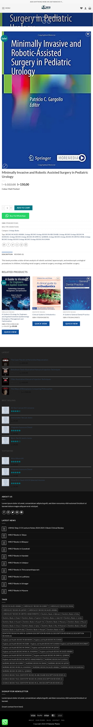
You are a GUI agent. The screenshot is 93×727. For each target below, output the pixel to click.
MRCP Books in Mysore (18, 590)
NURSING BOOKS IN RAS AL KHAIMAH (17, 667)
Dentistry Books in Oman (11, 626)
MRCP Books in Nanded (18, 555)
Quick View (10, 332)
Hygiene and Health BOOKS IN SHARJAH (17, 655)
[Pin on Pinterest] (21, 245)
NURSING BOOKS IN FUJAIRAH (56, 659)
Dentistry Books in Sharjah (36, 630)
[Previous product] (49, 21)
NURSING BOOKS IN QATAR (58, 663)
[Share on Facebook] (8, 245)
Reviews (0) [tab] (19, 254)
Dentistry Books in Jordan (73, 618)
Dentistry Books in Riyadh (77, 626)
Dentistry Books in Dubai (11, 618)
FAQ (62, 720)
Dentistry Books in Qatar (30, 626)
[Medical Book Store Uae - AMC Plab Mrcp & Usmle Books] (46, 8)
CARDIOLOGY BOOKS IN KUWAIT (35, 606)
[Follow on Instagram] (8, 512)
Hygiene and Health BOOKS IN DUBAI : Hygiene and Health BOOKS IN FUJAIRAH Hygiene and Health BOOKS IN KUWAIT (45, 644)
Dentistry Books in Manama (56, 622)
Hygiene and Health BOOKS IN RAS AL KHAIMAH (20, 652)
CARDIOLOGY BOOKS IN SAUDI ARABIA (42, 610)
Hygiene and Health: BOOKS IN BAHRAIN (17, 640)
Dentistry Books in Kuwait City (33, 622)
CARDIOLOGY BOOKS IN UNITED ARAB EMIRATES (21, 614)
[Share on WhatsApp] (4, 245)
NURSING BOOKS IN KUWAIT (13, 663)
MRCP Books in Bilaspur (18, 542)
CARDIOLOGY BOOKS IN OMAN (61, 606)
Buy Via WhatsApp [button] (18, 216)
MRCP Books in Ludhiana (18, 576)
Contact (56, 720)
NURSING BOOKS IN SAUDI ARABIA (46, 667)
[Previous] (2, 307)
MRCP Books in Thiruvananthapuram (23, 569)
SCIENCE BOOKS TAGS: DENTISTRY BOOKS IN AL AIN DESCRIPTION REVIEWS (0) (32, 683)
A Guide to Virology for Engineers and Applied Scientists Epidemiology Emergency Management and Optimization (15, 317)
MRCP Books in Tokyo (17, 535)
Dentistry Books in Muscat (77, 622)
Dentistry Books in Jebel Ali (52, 618)
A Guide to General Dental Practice (76, 314)
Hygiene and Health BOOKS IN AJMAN (48, 640)
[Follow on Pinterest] (21, 512)
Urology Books (51, 17)
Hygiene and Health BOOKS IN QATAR (45, 648)
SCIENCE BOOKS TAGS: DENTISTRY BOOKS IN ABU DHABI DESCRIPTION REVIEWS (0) (34, 675)
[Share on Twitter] (13, 245)
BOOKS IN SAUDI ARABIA (15, 234)
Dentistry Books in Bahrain (50, 614)
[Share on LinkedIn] (26, 245)
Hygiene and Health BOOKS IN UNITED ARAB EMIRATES (23, 659)
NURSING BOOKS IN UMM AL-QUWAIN (17, 671)
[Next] (91, 307)
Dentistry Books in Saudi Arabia (13, 630)
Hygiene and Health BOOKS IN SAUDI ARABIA (56, 652)
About (31, 720)
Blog (49, 720)
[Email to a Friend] (17, 245)
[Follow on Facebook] (4, 512)
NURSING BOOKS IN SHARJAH (72, 667)
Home (36, 17)
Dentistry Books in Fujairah (31, 618)
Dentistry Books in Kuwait (12, 622)
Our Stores (40, 720)
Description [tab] (7, 254)
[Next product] (44, 21)
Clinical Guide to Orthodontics (43, 314)
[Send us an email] (17, 512)
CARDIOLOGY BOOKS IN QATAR (14, 610)
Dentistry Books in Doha (70, 614)
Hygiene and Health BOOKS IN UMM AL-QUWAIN (51, 655)
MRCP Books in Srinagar (18, 583)
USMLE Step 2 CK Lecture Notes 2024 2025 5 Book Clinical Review (36, 528)
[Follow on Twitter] (13, 512)
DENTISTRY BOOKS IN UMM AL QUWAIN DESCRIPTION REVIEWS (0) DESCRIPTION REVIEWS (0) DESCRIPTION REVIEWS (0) (43, 634)
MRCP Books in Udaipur (18, 562)
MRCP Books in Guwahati (19, 548)
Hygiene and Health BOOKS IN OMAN (16, 648)
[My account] (85, 8)
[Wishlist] (81, 8)
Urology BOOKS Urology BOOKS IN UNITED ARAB (66, 237)
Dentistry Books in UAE (55, 630)
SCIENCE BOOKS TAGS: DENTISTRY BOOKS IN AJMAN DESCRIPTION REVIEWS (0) (33, 679)
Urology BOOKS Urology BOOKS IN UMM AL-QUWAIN (29, 237)
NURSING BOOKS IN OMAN (36, 663)
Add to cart (23, 208)
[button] (6, 8)
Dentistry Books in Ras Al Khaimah (54, 626)
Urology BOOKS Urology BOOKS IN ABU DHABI (41, 234)
